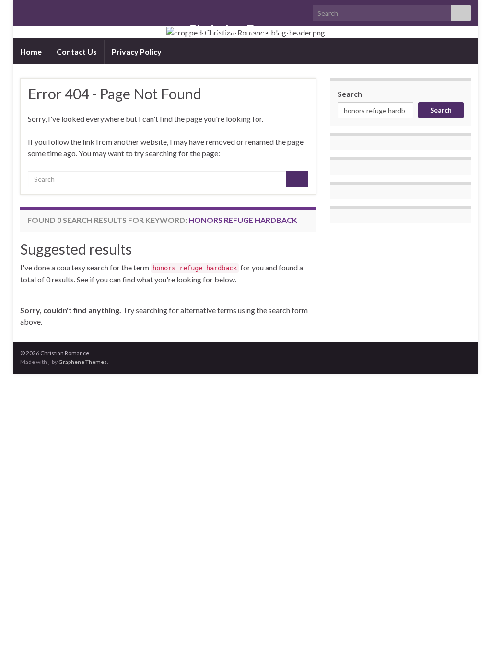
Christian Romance (245, 30)
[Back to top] (469, 633)
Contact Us (77, 51)
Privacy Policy (137, 51)
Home (31, 51)
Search (350, 93)
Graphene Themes (82, 361)
